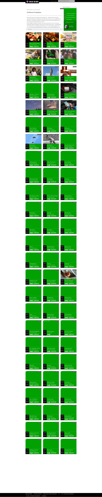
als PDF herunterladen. (71, 13)
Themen (44, 495)
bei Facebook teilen (70, 15)
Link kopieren (69, 19)
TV (59, 493)
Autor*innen (38, 493)
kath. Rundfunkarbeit (33, 495)
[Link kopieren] (35, 46)
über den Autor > (71, 26)
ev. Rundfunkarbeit (68, 493)
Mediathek (29, 493)
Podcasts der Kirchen (50, 493)
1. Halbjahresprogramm (69, 22)
